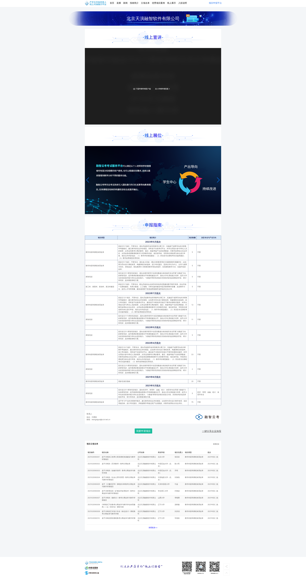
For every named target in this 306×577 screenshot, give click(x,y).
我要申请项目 (143, 431)
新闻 (125, 3)
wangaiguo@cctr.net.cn (101, 419)
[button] (218, 180)
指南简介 (134, 3)
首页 (112, 3)
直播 (119, 3)
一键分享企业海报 (211, 431)
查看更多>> (153, 527)
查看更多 (216, 444)
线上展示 (171, 3)
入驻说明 (182, 3)
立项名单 (145, 3)
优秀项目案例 (158, 3)
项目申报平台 (215, 3)
